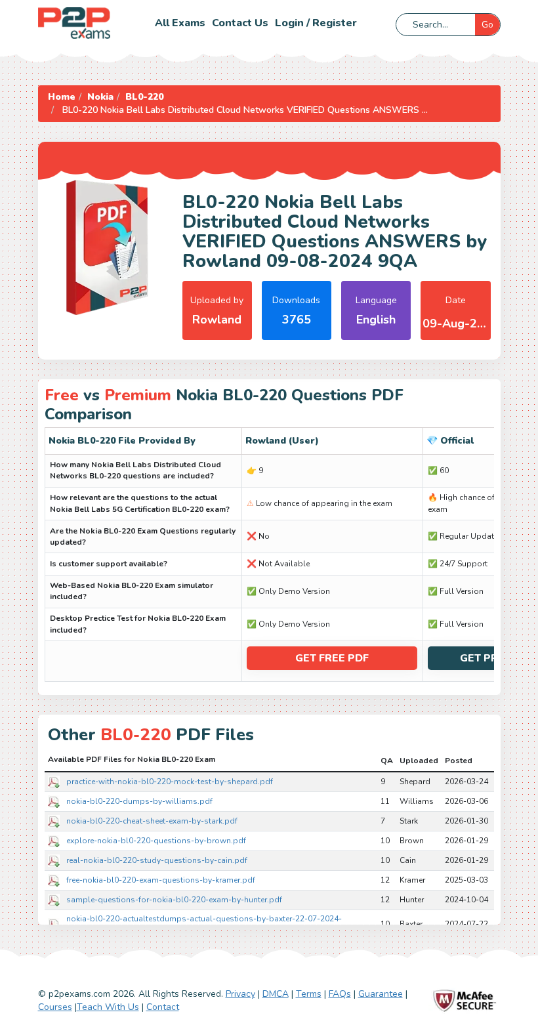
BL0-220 (144, 97)
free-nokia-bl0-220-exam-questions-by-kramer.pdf (160, 880)
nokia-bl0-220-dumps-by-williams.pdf (139, 801)
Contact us (240, 23)
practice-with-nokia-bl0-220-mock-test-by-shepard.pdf (169, 781)
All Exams (180, 23)
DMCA (275, 994)
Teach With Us (108, 1007)
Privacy (240, 994)
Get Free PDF (332, 658)
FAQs (340, 994)
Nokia (100, 97)
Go (487, 24)
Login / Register (316, 23)
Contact (162, 1007)
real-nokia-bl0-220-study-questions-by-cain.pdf (156, 860)
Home (61, 97)
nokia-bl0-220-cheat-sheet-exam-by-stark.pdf (152, 821)
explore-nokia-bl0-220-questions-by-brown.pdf (156, 840)
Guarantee (380, 994)
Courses (55, 1007)
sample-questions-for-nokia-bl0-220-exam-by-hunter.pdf (174, 899)
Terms (308, 994)
